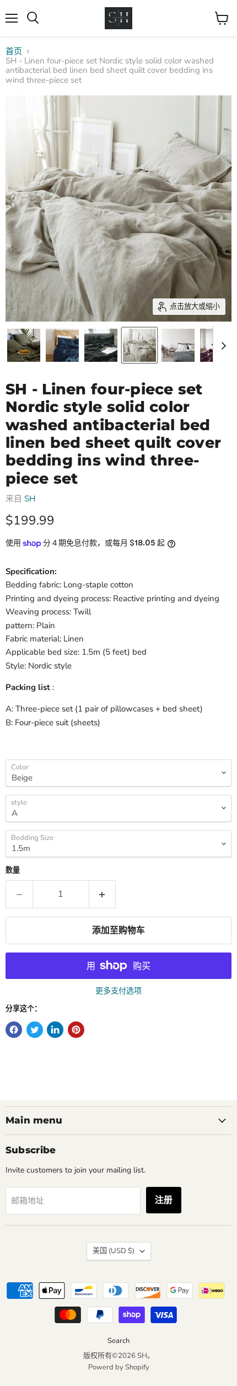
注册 (164, 1200)
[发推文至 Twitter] (34, 1029)
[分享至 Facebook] (14, 1029)
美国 (113, 1251)
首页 (14, 51)
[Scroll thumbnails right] (221, 345)
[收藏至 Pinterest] (76, 1029)
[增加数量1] (102, 894)
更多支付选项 (118, 991)
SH (29, 498)
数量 (13, 870)
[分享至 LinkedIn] (55, 1029)
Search (118, 1341)
